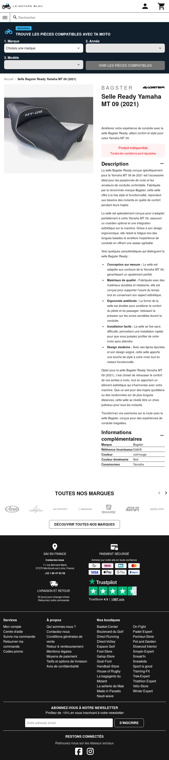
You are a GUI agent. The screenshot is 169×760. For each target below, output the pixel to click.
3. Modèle (11, 57)
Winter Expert (143, 691)
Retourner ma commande (13, 644)
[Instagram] (90, 752)
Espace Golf (106, 646)
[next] (166, 493)
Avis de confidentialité (63, 666)
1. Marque (11, 41)
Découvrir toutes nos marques (84, 524)
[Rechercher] (15, 17)
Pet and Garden (144, 641)
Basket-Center (107, 626)
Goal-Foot (104, 661)
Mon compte (12, 626)
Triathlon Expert (144, 681)
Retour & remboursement (65, 646)
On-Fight (139, 626)
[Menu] (5, 18)
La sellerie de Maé (110, 686)
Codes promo (13, 651)
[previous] (159, 493)
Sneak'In (139, 656)
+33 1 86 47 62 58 (55, 573)
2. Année (93, 41)
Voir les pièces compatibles (125, 65)
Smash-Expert (143, 651)
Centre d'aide (13, 631)
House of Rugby (109, 671)
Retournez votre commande (53, 600)
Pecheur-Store (143, 636)
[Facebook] (79, 752)
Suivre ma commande (19, 636)
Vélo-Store (140, 686)
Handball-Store (108, 666)
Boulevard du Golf (110, 631)
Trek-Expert (141, 676)
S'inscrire (129, 722)
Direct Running (108, 636)
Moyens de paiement (62, 656)
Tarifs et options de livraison (67, 661)
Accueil (8, 79)
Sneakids (140, 661)
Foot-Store (104, 651)
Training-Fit (141, 671)
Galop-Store (106, 656)
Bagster (117, 87)
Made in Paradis (109, 691)
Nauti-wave (105, 696)
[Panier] (161, 6)
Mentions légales (59, 651)
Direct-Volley (106, 641)
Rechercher (26, 17)
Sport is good (142, 666)
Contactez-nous (55, 560)
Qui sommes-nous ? (61, 626)
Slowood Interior (145, 646)
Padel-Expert (142, 631)
